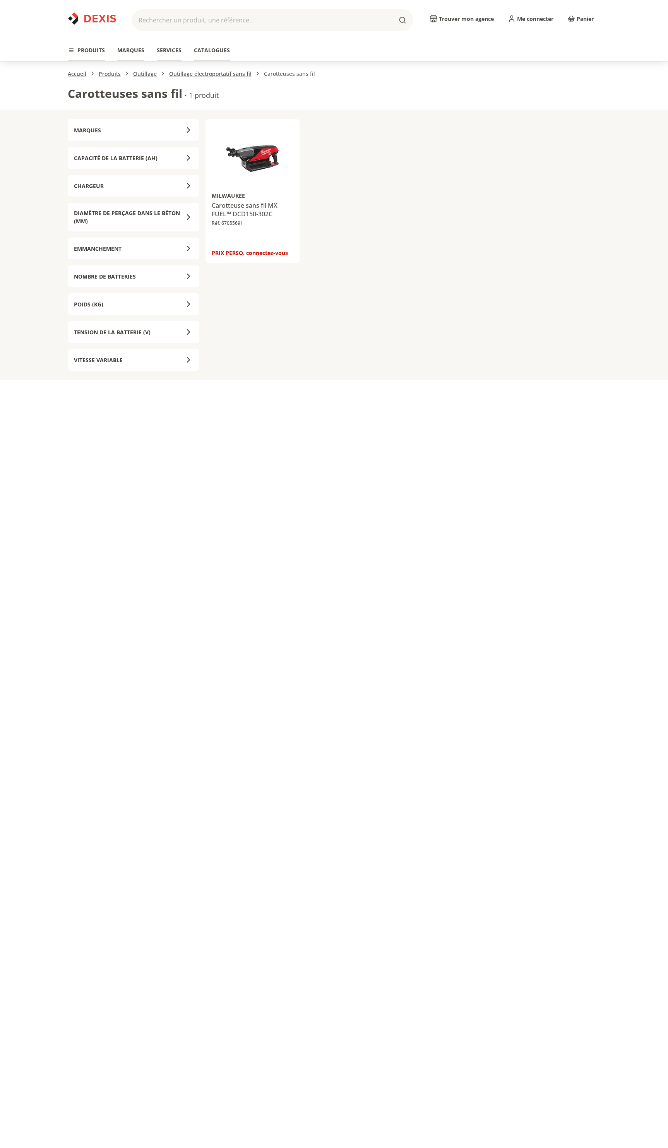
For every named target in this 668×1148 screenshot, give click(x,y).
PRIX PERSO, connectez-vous (250, 253)
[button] (272, 20)
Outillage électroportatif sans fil (210, 73)
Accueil (77, 73)
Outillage (145, 73)
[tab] (86, 50)
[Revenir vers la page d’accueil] (92, 18)
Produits (110, 73)
